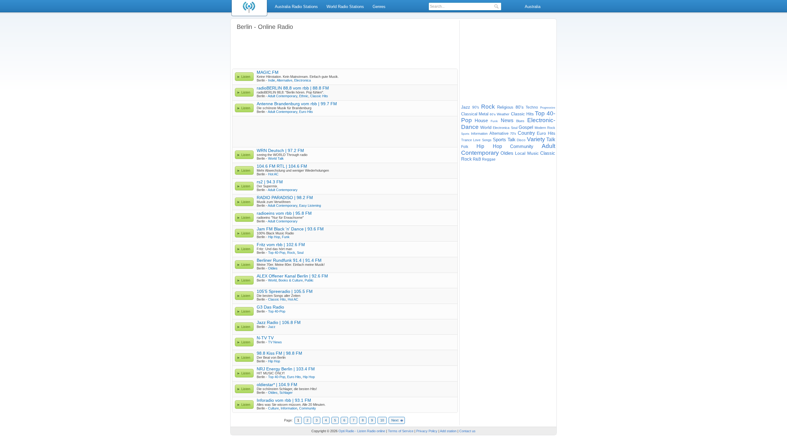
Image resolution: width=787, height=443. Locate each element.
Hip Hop (274, 237)
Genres (379, 6)
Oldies (273, 268)
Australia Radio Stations (296, 6)
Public (309, 280)
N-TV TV (265, 337)
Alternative (284, 80)
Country (526, 133)
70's (513, 133)
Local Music (527, 153)
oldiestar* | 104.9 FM (277, 384)
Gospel (526, 127)
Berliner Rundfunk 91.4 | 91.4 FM (289, 260)
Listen (245, 76)
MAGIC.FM (268, 72)
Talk (550, 139)
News (507, 120)
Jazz (271, 327)
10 (382, 420)
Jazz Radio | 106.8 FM (279, 322)
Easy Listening (310, 205)
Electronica (302, 80)
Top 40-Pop (276, 252)
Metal (483, 114)
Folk (464, 147)
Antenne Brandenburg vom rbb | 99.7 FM (297, 103)
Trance (466, 140)
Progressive (547, 107)
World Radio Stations (345, 6)
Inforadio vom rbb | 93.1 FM (284, 400)
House (481, 120)
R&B (477, 159)
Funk (286, 237)
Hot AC (273, 174)
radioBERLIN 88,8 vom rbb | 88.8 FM (293, 88)
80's (520, 107)
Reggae (489, 159)
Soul (300, 252)
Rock (291, 252)
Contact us (467, 431)
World (272, 280)
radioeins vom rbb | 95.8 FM (284, 213)
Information (289, 408)
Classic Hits (319, 96)
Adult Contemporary (282, 96)
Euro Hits (306, 112)
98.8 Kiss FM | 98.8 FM (279, 353)
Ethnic (303, 96)
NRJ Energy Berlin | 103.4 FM (286, 368)
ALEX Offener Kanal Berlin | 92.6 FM (292, 275)
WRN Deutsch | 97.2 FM (280, 150)
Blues (520, 121)
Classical (469, 114)
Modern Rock (545, 128)
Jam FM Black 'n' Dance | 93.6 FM (290, 228)
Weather (503, 114)
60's (493, 114)
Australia (532, 6)
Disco (521, 140)
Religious (505, 107)
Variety (536, 139)
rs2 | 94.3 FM (270, 181)
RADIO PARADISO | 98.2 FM (285, 197)
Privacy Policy (426, 431)
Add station (448, 431)
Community (307, 408)
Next (394, 420)
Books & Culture (291, 280)
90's (475, 107)
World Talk (276, 158)
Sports (465, 133)
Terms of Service (400, 431)
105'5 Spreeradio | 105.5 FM (285, 291)
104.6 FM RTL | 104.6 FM (282, 166)
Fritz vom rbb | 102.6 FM (281, 244)
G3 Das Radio (270, 307)
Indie (271, 80)
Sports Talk (504, 139)
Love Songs (482, 140)
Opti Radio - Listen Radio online (361, 431)
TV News (275, 342)
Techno (532, 107)
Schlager (286, 392)
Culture (273, 408)
